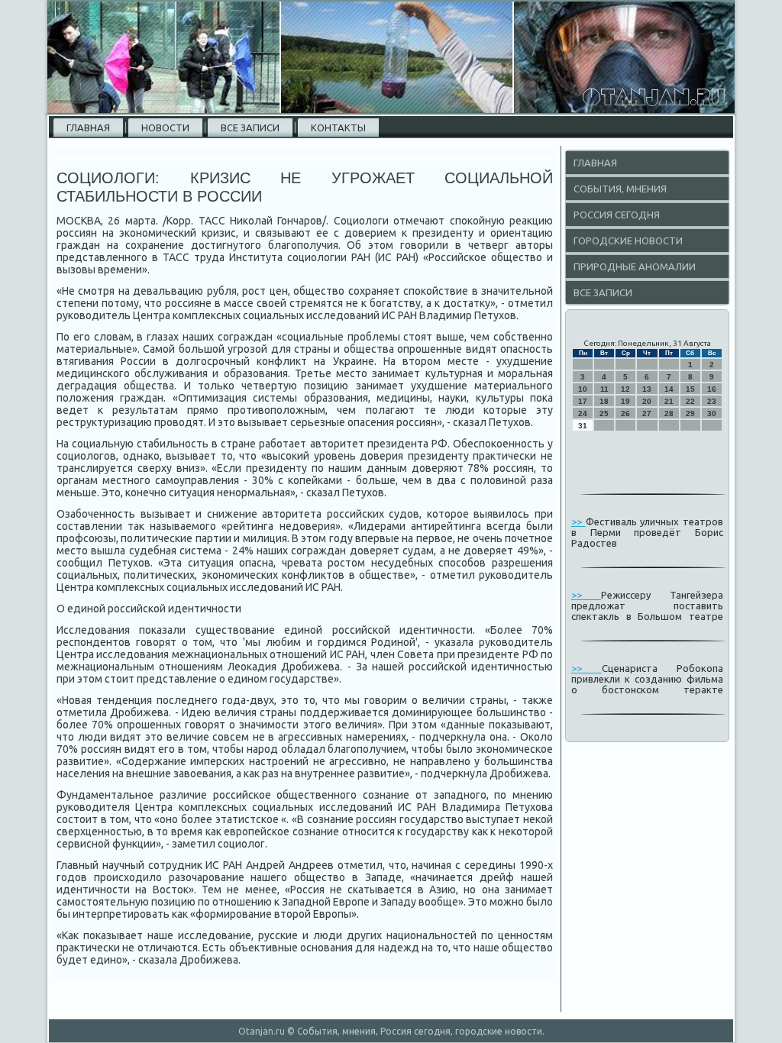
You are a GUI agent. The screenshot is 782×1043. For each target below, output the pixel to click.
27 (646, 413)
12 (625, 389)
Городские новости (628, 240)
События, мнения (620, 188)
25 (604, 413)
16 (711, 389)
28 (669, 413)
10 (582, 389)
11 (604, 389)
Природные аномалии (635, 266)
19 (625, 401)
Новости (165, 127)
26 (625, 413)
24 (582, 413)
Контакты (338, 127)
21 (669, 401)
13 (646, 389)
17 (582, 401)
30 (711, 413)
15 (690, 389)
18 (604, 401)
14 (669, 389)
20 (646, 401)
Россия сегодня (617, 214)
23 (711, 401)
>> (578, 521)
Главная (88, 127)
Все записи (250, 127)
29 (690, 413)
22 (690, 401)
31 (582, 425)
